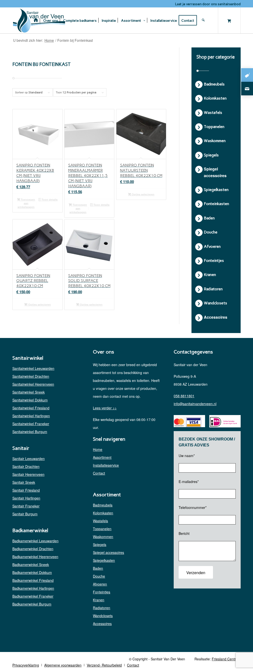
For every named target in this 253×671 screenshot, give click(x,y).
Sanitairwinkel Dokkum (30, 400)
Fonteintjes (101, 591)
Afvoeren (100, 584)
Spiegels (99, 544)
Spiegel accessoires (108, 552)
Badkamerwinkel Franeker (32, 596)
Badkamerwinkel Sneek (30, 564)
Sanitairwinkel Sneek (28, 392)
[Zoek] (206, 20)
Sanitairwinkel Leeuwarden (33, 368)
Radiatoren (101, 607)
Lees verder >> (105, 407)
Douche (99, 576)
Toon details (49, 199)
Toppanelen (102, 528)
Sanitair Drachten (26, 466)
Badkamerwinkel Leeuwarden (35, 540)
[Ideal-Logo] (223, 421)
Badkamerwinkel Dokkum (32, 572)
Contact (99, 473)
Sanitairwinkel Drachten (30, 376)
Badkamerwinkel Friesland (33, 580)
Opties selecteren (142, 194)
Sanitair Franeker (26, 505)
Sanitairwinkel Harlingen (31, 415)
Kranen (98, 599)
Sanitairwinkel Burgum (29, 431)
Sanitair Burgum (25, 513)
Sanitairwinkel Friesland (30, 407)
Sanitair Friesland (26, 490)
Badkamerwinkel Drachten (32, 548)
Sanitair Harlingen (26, 498)
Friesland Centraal (226, 658)
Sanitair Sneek (23, 482)
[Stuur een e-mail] (247, 88)
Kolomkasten (103, 512)
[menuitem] (36, 20)
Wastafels (100, 520)
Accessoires (102, 623)
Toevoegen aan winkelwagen (26, 203)
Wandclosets (103, 615)
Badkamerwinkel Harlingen (33, 588)
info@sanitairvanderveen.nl (195, 403)
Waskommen (103, 536)
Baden (98, 568)
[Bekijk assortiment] (247, 75)
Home (97, 449)
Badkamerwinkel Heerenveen (35, 556)
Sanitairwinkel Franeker (30, 423)
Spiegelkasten (104, 560)
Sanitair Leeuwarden (28, 458)
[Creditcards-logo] (187, 421)
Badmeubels (102, 505)
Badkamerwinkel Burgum (31, 604)
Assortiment (102, 457)
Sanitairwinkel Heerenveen (33, 384)
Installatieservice (106, 465)
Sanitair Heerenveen (28, 474)
